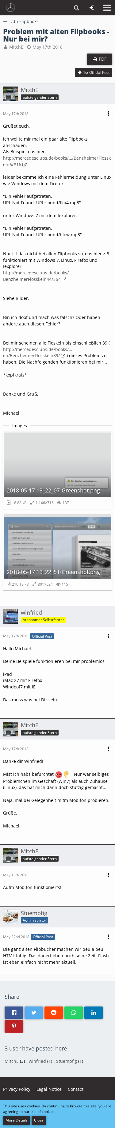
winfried (37, 1061)
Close (39, 1120)
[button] (107, 8)
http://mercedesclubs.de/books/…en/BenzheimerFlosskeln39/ (37, 352)
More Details (17, 1120)
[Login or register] (92, 8)
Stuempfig (66, 1061)
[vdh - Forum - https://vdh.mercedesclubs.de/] (10, 8)
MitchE (16, 47)
